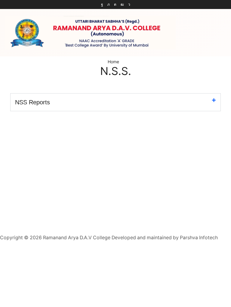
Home (113, 61)
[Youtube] (122, 4)
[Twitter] (108, 4)
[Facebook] (102, 4)
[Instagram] (115, 4)
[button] (115, 102)
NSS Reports (32, 102)
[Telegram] (129, 4)
